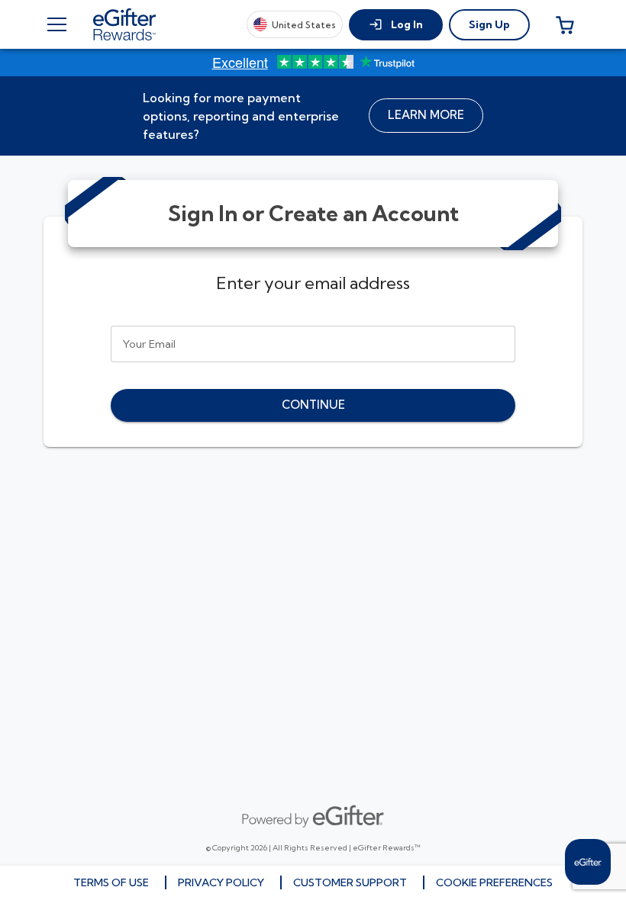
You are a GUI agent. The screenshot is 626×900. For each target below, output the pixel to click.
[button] (396, 24)
